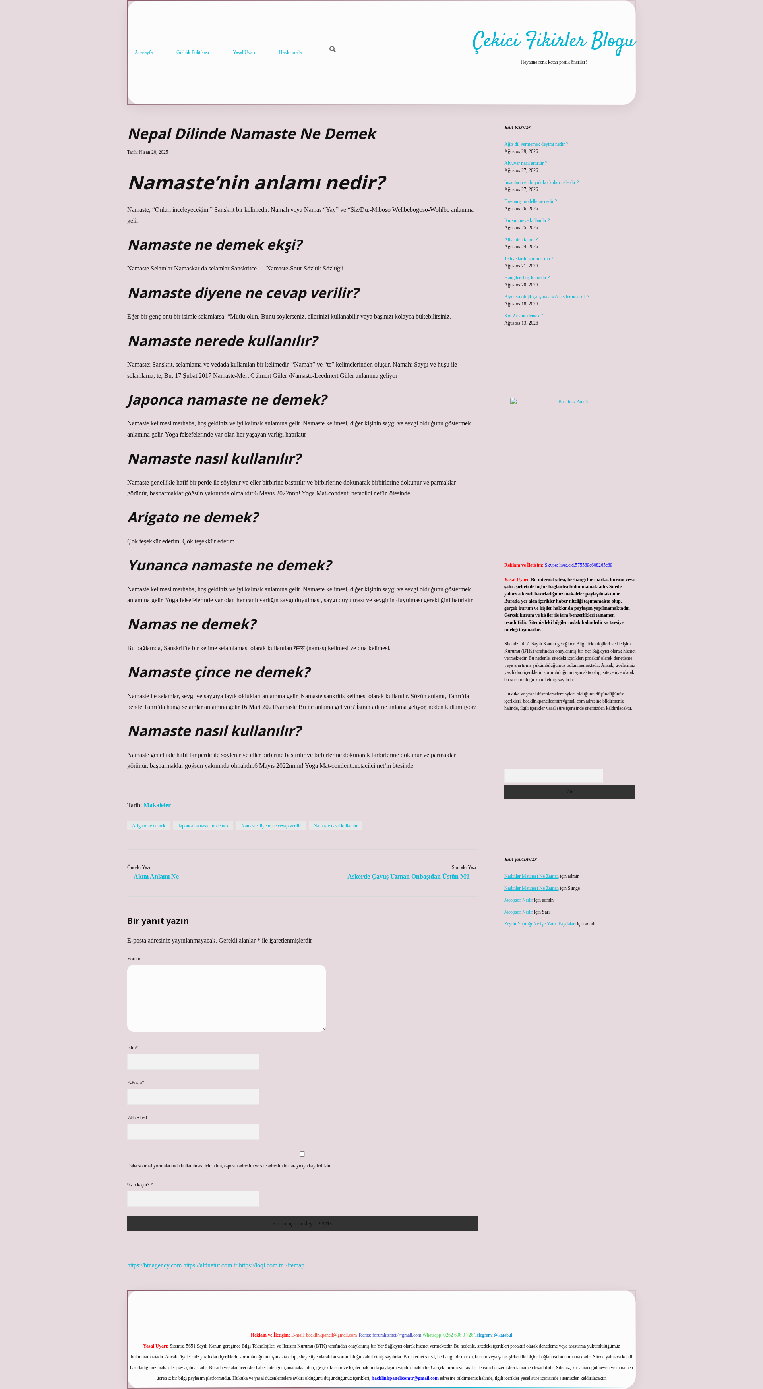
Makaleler (157, 805)
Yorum (133, 959)
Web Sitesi (137, 1117)
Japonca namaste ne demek (203, 826)
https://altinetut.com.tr (210, 1265)
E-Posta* (135, 1083)
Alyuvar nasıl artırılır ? (525, 163)
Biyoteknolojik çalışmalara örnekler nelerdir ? (546, 296)
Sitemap (294, 1265)
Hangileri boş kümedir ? (527, 277)
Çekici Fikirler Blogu (554, 41)
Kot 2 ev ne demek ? (523, 316)
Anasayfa (144, 52)
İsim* (132, 1048)
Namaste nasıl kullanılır (336, 826)
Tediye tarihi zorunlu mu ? (528, 258)
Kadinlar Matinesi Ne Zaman (531, 876)
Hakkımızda (290, 52)
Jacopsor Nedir (518, 900)
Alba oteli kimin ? (521, 239)
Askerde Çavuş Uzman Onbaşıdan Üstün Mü (408, 876)
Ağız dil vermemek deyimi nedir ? (536, 144)
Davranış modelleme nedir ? (530, 201)
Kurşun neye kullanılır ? (527, 220)
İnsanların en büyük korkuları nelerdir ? (541, 182)
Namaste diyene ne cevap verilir (271, 826)
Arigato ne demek (148, 826)
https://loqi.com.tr (261, 1265)
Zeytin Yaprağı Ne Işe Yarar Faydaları (540, 924)
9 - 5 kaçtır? (140, 1185)
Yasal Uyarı (244, 52)
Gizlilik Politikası (192, 52)
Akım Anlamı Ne (156, 876)
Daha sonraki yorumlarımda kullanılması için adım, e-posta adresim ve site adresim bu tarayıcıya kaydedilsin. (229, 1166)
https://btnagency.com (154, 1265)
